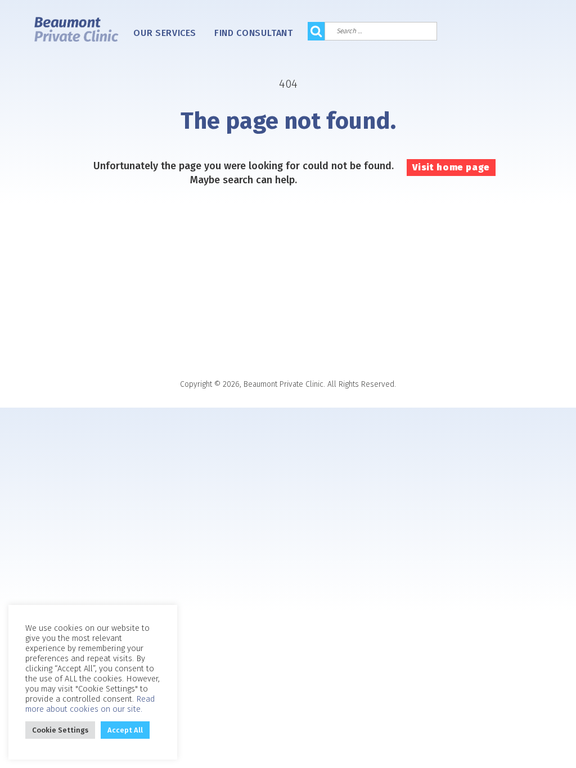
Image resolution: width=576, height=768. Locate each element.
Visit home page (451, 167)
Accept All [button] (125, 730)
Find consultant (253, 33)
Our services (164, 33)
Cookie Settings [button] (60, 730)
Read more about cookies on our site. (90, 704)
